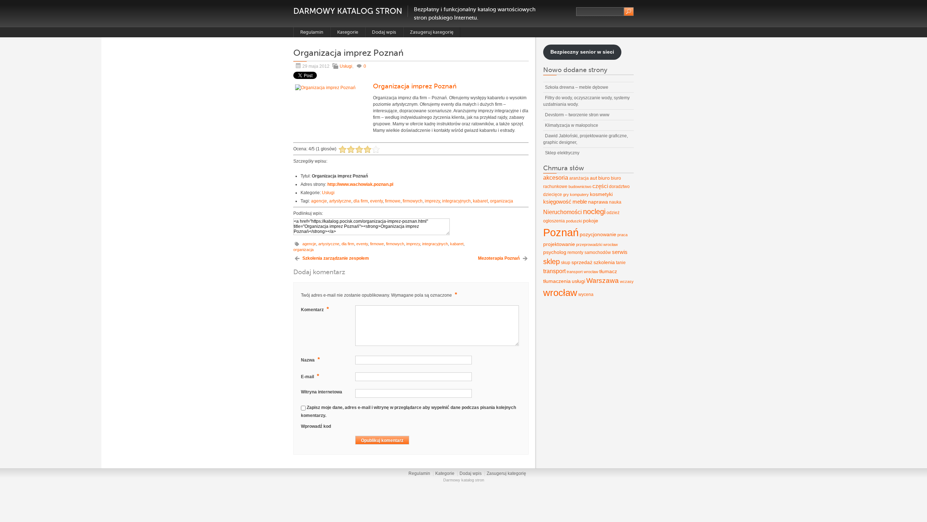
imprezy (432, 201)
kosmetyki (601, 194)
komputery (579, 194)
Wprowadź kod (316, 426)
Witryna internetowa (321, 391)
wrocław (560, 293)
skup (565, 262)
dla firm (360, 201)
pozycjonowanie (598, 234)
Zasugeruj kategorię (431, 32)
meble (579, 202)
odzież (613, 212)
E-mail (310, 376)
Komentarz (315, 309)
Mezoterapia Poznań (499, 258)
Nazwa (310, 359)
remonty (575, 252)
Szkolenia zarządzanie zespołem (335, 258)
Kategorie (347, 32)
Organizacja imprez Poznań (415, 86)
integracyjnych (456, 201)
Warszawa (602, 280)
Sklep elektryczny (562, 152)
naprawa (598, 202)
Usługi (346, 66)
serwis (620, 252)
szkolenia (604, 262)
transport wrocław (582, 272)
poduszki (574, 221)
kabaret (480, 201)
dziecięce (552, 194)
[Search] (629, 11)
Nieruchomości (562, 212)
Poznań (561, 232)
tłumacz (608, 271)
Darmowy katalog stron (347, 11)
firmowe (392, 201)
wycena (585, 294)
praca (622, 235)
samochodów (597, 252)
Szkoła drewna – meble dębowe (576, 87)
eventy (376, 201)
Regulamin (311, 32)
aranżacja (579, 178)
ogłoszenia (554, 221)
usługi (578, 281)
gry (566, 194)
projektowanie (559, 244)
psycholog (554, 252)
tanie (621, 262)
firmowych (413, 201)
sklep (551, 262)
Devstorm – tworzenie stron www (577, 114)
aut (593, 178)
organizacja (501, 201)
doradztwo (619, 186)
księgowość (557, 202)
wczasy (627, 281)
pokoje (590, 221)
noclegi (594, 212)
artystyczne (340, 201)
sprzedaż (581, 262)
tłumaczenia (557, 281)
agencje (319, 201)
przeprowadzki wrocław (597, 244)
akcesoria (555, 178)
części (600, 186)
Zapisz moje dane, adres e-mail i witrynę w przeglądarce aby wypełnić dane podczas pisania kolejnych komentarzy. (408, 411)
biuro (604, 178)
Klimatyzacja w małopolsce (571, 125)
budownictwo (580, 186)
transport (554, 271)
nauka (615, 202)
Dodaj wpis (384, 32)
